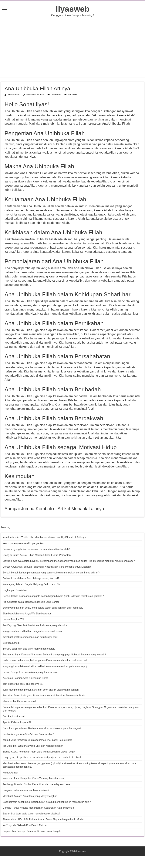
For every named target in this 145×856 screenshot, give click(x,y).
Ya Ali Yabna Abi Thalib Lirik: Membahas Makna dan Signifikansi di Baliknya (44, 537)
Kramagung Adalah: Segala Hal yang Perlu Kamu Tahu (32, 584)
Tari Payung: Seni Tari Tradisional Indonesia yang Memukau (35, 625)
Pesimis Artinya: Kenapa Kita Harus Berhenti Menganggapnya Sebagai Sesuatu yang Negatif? (54, 654)
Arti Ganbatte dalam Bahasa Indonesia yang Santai (31, 601)
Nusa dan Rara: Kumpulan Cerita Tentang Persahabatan (33, 778)
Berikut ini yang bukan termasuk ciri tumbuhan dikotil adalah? (36, 549)
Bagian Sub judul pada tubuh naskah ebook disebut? (31, 813)
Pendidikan (56, 94)
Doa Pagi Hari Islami (14, 716)
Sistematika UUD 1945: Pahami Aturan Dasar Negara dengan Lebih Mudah (43, 819)
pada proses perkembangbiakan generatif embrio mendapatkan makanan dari (45, 660)
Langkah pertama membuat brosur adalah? (26, 790)
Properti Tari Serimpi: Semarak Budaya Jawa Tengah (31, 831)
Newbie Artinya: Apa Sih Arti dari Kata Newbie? (28, 734)
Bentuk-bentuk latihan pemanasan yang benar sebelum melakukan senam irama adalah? (51, 572)
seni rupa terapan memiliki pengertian (23, 543)
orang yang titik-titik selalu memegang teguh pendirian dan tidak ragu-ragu (43, 607)
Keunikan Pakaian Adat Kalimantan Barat (25, 678)
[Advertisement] (72, 46)
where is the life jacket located (19, 701)
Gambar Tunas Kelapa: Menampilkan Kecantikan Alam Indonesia (38, 807)
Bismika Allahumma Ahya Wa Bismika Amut (27, 613)
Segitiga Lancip (11, 642)
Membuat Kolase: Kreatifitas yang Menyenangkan (30, 796)
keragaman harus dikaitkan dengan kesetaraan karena (32, 631)
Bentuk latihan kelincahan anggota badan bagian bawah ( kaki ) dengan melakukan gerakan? (53, 596)
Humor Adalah (10, 772)
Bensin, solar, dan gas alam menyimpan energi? (29, 648)
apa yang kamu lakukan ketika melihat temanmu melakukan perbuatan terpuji (45, 666)
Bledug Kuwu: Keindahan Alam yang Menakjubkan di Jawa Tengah (39, 751)
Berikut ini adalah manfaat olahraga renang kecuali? (31, 578)
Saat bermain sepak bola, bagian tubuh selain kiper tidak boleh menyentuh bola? (47, 801)
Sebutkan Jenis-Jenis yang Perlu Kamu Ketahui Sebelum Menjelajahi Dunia (44, 695)
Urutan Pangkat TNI (13, 619)
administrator (13, 94)
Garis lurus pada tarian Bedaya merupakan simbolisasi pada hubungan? (42, 728)
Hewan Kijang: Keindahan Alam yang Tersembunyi (30, 672)
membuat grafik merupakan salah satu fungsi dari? (30, 637)
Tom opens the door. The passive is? (23, 683)
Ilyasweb (72, 8)
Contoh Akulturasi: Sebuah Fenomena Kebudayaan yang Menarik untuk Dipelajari (47, 566)
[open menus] (4, 10)
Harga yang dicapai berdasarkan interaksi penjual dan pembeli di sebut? (42, 757)
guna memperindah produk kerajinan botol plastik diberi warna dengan (41, 689)
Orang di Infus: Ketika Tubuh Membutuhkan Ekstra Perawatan (37, 555)
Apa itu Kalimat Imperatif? (17, 722)
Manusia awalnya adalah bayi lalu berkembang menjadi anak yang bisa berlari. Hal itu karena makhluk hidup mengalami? (69, 560)
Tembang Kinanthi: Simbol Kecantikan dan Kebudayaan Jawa (36, 784)
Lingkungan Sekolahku (15, 590)
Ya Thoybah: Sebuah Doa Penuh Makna (24, 825)
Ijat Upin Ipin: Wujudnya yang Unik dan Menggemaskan (33, 745)
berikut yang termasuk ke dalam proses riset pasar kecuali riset (37, 740)
